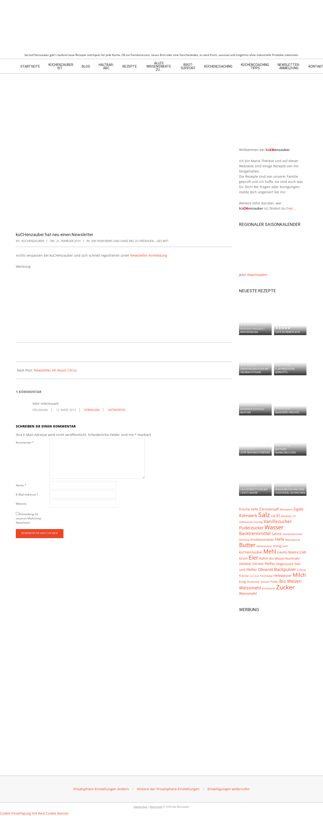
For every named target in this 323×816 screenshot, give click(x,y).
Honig (277, 546)
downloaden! (257, 274)
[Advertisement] (124, 302)
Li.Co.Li (254, 576)
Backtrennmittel (255, 533)
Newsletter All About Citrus (55, 370)
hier (290, 208)
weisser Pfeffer (269, 581)
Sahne (277, 534)
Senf (285, 546)
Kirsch (243, 559)
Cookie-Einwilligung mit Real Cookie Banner (34, 813)
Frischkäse (266, 576)
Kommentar (25, 442)
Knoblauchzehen (262, 539)
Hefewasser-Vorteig (251, 522)
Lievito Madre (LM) (291, 552)
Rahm (263, 558)
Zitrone (258, 563)
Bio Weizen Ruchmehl (284, 558)
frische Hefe (248, 509)
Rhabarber (253, 581)
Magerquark (284, 564)
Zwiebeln (286, 516)
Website (21, 504)
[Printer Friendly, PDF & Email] (40, 351)
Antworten (116, 410)
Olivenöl (265, 569)
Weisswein (286, 509)
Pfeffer (270, 563)
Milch (299, 574)
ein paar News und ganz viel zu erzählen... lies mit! (130, 241)
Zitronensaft (269, 509)
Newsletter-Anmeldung (148, 255)
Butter (247, 545)
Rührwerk (248, 515)
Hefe (279, 539)
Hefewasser (282, 575)
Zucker (285, 587)
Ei (278, 515)
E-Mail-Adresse (27, 494)
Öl (294, 516)
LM (273, 516)
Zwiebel (245, 563)
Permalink (92, 410)
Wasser (274, 527)
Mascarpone (292, 539)
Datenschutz (141, 806)
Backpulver (285, 569)
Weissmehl (248, 593)
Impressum (156, 806)
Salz (264, 514)
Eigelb (298, 509)
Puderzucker (251, 528)
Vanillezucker (278, 521)
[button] (101, 789)
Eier (253, 557)
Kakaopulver (264, 546)
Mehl (269, 551)
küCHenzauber (250, 552)
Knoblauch (268, 588)
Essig (242, 582)
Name (21, 485)
